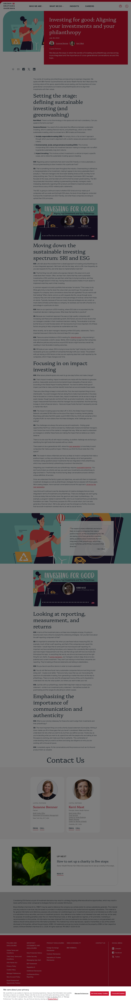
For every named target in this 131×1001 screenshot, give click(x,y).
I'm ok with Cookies (118, 993)
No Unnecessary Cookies (99, 993)
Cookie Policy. (53, 999)
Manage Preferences (81, 993)
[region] (65, 993)
